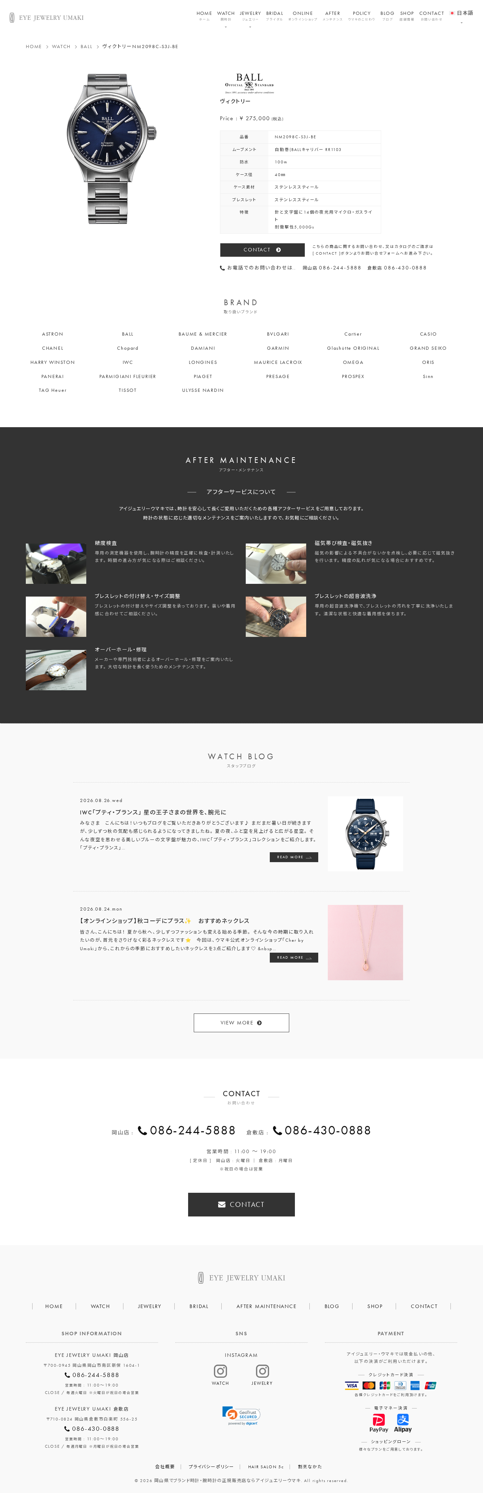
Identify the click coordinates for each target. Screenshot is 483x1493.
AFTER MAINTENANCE (267, 1306)
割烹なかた (310, 1467)
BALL (86, 46)
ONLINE (303, 16)
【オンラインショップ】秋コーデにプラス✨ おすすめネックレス (165, 921)
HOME (205, 16)
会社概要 (165, 1467)
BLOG (387, 16)
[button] (241, 1416)
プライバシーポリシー (211, 1467)
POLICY (362, 16)
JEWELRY (250, 16)
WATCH (226, 16)
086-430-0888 (328, 1130)
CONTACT (431, 16)
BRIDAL (275, 16)
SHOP (407, 16)
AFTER (332, 16)
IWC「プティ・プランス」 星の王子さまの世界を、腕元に (153, 812)
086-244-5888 (193, 1130)
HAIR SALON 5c (266, 1467)
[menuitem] (461, 8)
